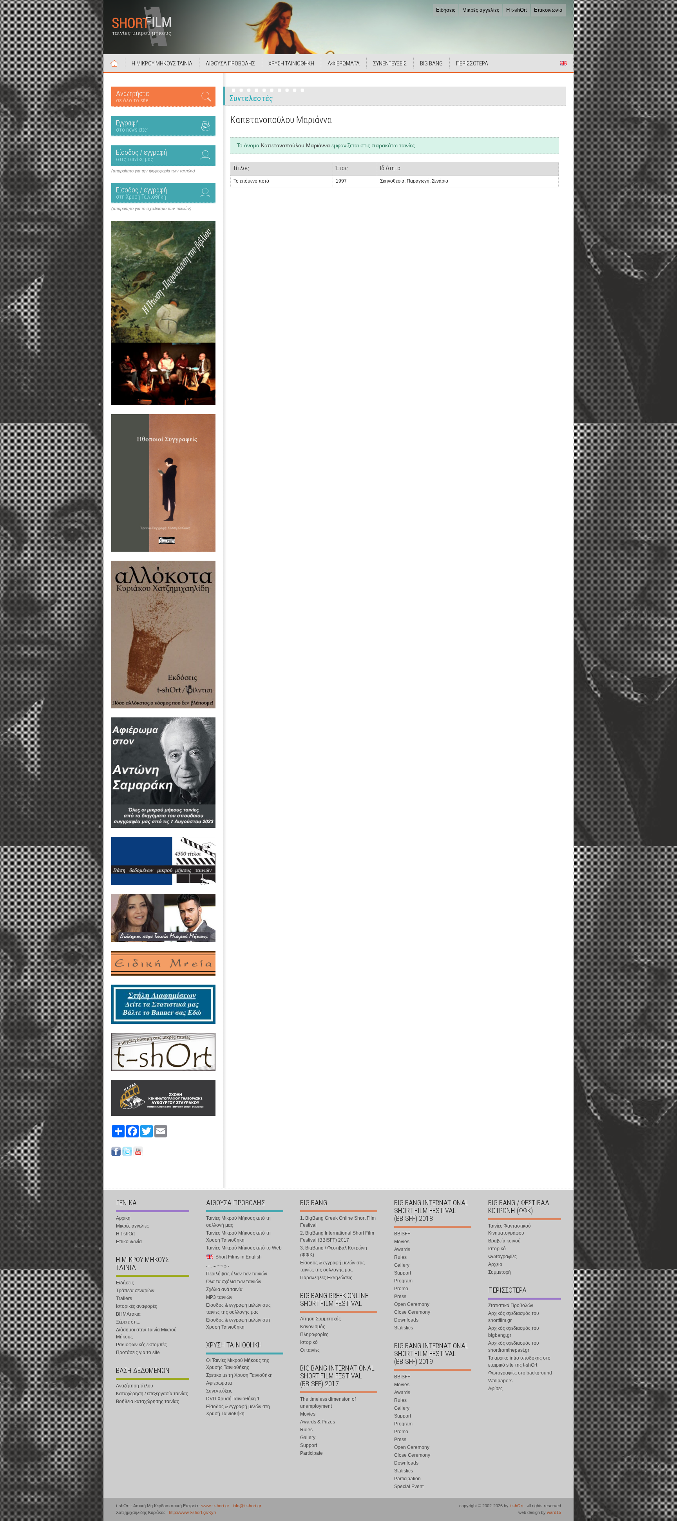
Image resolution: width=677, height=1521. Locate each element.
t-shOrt (516, 1505)
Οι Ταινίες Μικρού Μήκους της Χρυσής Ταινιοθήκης (237, 1364)
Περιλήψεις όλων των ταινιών (236, 1274)
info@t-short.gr (247, 1505)
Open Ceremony (411, 1304)
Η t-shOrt (516, 10)
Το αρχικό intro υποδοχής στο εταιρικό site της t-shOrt (519, 1361)
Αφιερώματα (219, 1383)
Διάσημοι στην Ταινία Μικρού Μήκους (146, 1333)
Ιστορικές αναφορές (136, 1306)
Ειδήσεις (445, 10)
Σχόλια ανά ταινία (224, 1289)
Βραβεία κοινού (504, 1241)
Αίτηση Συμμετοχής (320, 1319)
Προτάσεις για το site (138, 1352)
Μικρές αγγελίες (480, 10)
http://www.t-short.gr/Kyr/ (192, 1512)
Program (403, 1281)
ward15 (554, 1512)
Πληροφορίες (314, 1334)
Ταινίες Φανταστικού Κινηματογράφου (509, 1229)
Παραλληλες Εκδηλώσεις (326, 1277)
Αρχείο (495, 1264)
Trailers (124, 1298)
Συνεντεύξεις (219, 1391)
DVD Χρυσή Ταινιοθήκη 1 (233, 1398)
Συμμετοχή (499, 1272)
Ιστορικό (309, 1342)
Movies (307, 1414)
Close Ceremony (412, 1312)
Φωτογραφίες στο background (520, 1373)
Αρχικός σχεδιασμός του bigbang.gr (513, 1331)
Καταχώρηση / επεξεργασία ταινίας (152, 1393)
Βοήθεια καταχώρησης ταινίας (147, 1401)
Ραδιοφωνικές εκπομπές (141, 1344)
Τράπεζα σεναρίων (135, 1290)
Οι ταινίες (310, 1350)
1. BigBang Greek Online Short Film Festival (338, 1221)
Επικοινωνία (548, 10)
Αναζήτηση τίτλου (134, 1386)
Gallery (307, 1437)
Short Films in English (564, 63)
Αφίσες (495, 1388)
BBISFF (402, 1234)
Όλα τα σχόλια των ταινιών (233, 1281)
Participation (407, 1478)
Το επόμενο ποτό (251, 181)
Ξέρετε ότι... (128, 1322)
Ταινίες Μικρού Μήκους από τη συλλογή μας (238, 1221)
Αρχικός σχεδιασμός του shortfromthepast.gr (513, 1346)
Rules (306, 1429)
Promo (401, 1288)
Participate (311, 1453)
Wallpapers (500, 1380)
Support (308, 1445)
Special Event (409, 1486)
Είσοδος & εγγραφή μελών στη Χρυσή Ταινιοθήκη (238, 1323)
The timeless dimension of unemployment (328, 1402)
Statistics (403, 1328)
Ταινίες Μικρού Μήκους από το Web (244, 1248)
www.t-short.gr (215, 1505)
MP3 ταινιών (219, 1297)
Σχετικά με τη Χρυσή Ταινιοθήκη (239, 1375)
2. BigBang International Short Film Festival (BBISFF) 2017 (337, 1236)
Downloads (406, 1320)
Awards (402, 1249)
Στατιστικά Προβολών (510, 1305)
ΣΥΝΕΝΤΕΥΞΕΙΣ (390, 63)
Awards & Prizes (317, 1422)
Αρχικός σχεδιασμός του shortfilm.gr (513, 1317)
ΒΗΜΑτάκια (128, 1314)
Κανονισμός (312, 1326)
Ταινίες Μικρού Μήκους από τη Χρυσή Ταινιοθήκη (238, 1236)
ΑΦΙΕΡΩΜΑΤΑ (344, 63)
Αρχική (114, 63)
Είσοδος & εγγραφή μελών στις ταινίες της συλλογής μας (238, 1308)
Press (400, 1296)
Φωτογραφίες (502, 1256)
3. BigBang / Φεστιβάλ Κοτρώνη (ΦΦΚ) (333, 1251)
